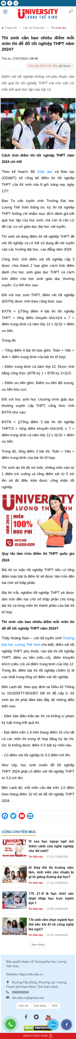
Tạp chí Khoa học (34, 27)
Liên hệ (23, 1005)
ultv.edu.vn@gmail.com (28, 997)
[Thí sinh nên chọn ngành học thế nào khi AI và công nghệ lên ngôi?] (14, 926)
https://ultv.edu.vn (31, 974)
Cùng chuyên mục (19, 832)
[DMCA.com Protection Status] (38, 1028)
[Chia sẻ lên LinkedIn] (30, 816)
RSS (55, 1005)
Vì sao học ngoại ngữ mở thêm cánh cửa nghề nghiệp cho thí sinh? (51, 846)
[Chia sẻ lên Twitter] (13, 816)
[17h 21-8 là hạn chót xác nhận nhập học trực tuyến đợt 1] (14, 899)
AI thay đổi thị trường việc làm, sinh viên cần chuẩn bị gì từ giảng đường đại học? (51, 872)
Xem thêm (38, 944)
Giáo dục (45, 172)
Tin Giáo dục (58, 27)
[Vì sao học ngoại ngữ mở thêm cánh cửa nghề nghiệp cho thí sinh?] (14, 847)
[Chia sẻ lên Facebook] (5, 816)
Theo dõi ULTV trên (40, 65)
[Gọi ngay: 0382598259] (12, 1026)
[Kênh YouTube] (22, 816)
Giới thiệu (40, 1005)
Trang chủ (10, 27)
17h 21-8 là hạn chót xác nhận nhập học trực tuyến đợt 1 (51, 898)
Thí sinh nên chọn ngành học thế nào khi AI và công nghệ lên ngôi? (51, 924)
